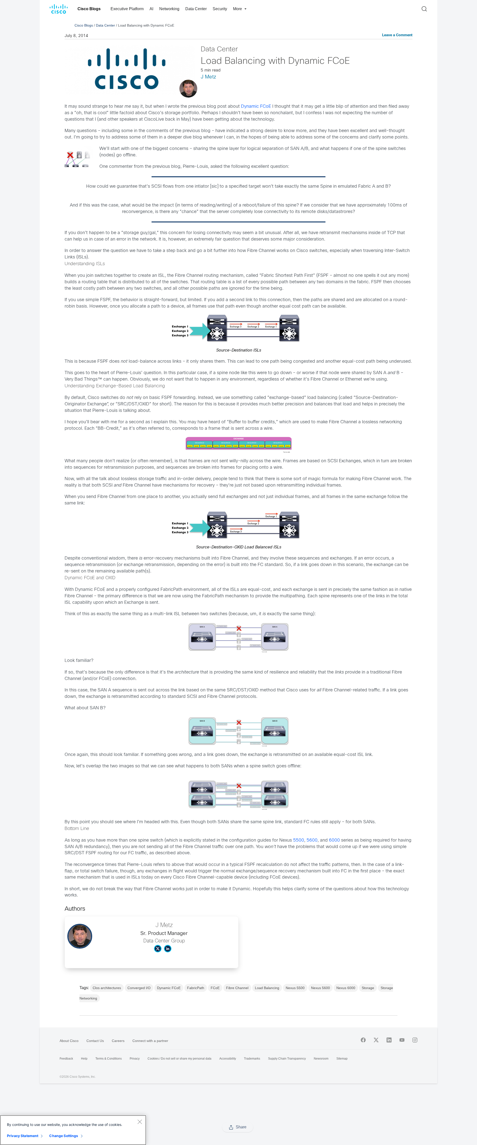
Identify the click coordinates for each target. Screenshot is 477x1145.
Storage (368, 988)
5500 (298, 840)
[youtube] (401, 1040)
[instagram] (414, 1040)
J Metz (208, 77)
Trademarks (252, 1058)
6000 (334, 840)
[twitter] (376, 1040)
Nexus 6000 (345, 988)
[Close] (139, 1121)
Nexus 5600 (320, 988)
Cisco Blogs (89, 9)
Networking (169, 9)
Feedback (66, 1058)
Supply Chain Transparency (287, 1058)
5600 (312, 840)
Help (84, 1058)
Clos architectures (107, 988)
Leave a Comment (397, 35)
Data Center (196, 9)
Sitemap (342, 1058)
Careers (118, 1041)
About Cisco (69, 1041)
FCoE (215, 988)
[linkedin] (389, 1040)
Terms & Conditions (108, 1058)
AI (151, 9)
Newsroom (321, 1058)
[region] (73, 1130)
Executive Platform (127, 9)
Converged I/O (139, 988)
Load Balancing (267, 988)
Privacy (135, 1058)
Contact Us (95, 1041)
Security (220, 9)
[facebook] (363, 1040)
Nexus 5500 (295, 988)
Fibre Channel (237, 988)
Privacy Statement (22, 1136)
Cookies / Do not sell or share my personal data (179, 1058)
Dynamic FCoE (256, 107)
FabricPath (195, 988)
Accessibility (227, 1058)
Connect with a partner (150, 1041)
